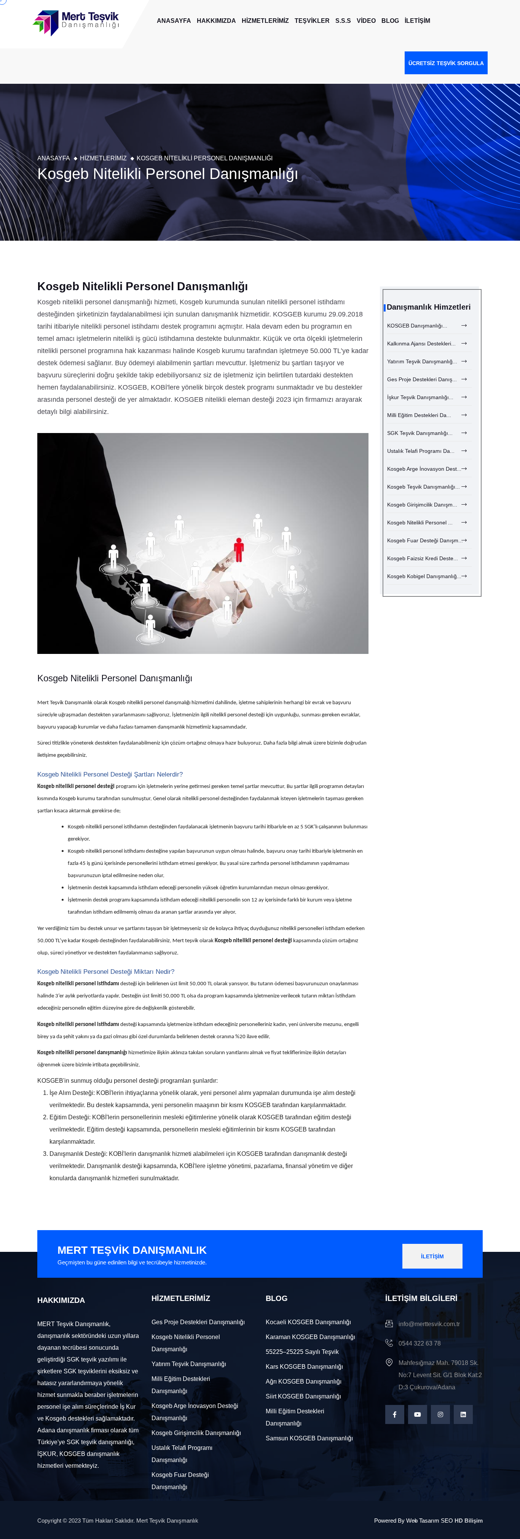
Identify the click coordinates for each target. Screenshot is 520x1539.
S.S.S (343, 21)
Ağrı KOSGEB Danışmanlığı (303, 1381)
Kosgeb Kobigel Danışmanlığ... (424, 576)
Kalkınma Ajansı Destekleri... (421, 343)
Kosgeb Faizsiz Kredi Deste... (422, 558)
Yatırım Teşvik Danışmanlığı (189, 1364)
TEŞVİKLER (312, 21)
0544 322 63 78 (420, 1343)
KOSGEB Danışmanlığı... (417, 326)
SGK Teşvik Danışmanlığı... (420, 433)
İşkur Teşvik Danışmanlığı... (420, 397)
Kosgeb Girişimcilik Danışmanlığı (196, 1433)
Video (366, 21)
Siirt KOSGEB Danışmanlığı (303, 1396)
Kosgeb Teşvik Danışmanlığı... (423, 487)
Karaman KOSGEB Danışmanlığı (310, 1337)
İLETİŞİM (417, 21)
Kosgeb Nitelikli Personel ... (420, 522)
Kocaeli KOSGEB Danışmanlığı (308, 1322)
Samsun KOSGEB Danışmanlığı (309, 1438)
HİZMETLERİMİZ (265, 21)
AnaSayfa (174, 21)
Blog (390, 21)
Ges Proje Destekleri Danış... (422, 379)
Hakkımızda (216, 21)
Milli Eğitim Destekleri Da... (419, 415)
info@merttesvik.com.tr (429, 1324)
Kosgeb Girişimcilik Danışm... (422, 505)
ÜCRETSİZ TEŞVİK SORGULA (446, 63)
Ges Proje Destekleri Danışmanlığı (198, 1322)
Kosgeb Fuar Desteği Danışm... (425, 540)
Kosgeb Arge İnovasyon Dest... (424, 469)
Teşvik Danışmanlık (71, 703)
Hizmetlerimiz (103, 158)
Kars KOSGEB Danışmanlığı (304, 1366)
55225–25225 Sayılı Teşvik (302, 1352)
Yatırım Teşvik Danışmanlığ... (422, 361)
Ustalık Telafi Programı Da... (421, 451)
